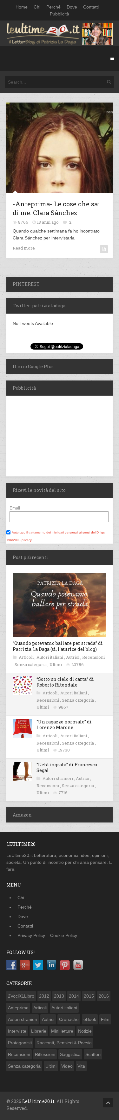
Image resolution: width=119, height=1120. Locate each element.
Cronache (69, 1019)
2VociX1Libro (21, 996)
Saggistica (70, 1054)
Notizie (85, 1031)
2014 (74, 996)
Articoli (27, 657)
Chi (37, 6)
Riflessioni (45, 1054)
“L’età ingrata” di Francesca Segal (66, 767)
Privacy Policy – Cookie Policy (47, 935)
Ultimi (56, 664)
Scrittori (93, 1054)
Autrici (73, 657)
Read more (24, 248)
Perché (53, 6)
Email (15, 508)
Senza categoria (31, 664)
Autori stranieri (58, 778)
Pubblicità (59, 13)
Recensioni (93, 657)
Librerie (38, 1031)
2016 (104, 996)
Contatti (91, 6)
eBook (89, 1019)
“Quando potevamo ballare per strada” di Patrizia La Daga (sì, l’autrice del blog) (58, 646)
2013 (59, 996)
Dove (72, 6)
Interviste (17, 1031)
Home (22, 6)
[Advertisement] (46, 435)
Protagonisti (20, 1042)
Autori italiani (50, 657)
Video (67, 1066)
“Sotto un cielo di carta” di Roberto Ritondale (65, 682)
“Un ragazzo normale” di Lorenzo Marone (64, 724)
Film (105, 1019)
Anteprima (18, 1007)
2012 (44, 996)
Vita (81, 1066)
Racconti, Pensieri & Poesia (64, 1042)
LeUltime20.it (38, 1101)
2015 (89, 996)
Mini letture (62, 1031)
